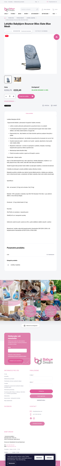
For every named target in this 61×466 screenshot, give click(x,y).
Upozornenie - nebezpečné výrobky (12, 398)
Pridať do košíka (24, 96)
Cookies (6, 383)
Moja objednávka (8, 400)
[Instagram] (34, 418)
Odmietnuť (39, 457)
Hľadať (37, 9)
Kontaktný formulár (37, 423)
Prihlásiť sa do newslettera (16, 360)
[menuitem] (6, 13)
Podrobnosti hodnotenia (26, 31)
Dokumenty (7, 395)
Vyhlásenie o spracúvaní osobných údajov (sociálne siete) (14, 386)
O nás (5, 1)
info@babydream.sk (37, 411)
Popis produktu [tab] (29, 113)
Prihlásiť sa (41, 391)
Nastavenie (12, 463)
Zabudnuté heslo (41, 400)
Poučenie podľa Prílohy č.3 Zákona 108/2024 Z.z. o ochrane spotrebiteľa (14, 392)
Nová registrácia (41, 396)
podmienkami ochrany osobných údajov (17, 356)
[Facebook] (31, 418)
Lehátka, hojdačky (15, 265)
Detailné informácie (9, 101)
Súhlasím (49, 457)
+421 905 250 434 (37, 414)
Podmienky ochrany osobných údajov (12, 381)
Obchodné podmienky (9, 389)
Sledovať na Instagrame (31, 325)
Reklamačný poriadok (19, 1)
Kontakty (10, 1)
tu (24, 459)
